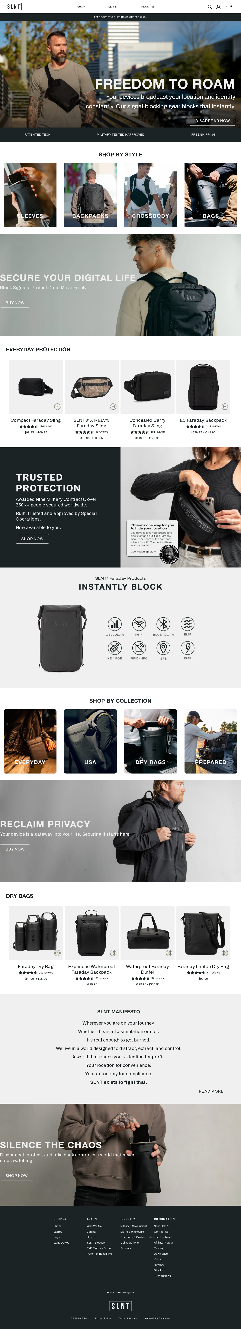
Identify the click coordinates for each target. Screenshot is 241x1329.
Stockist (159, 1270)
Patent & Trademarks (100, 1253)
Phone (58, 1226)
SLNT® (83, 1318)
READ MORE (211, 1091)
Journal (91, 1231)
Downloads (161, 1253)
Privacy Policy (103, 1318)
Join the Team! (163, 1237)
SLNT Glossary (96, 1242)
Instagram (128, 1292)
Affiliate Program (164, 1242)
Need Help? (161, 1226)
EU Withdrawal (163, 1276)
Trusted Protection (48, 483)
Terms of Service (127, 1318)
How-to (91, 1237)
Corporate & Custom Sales (137, 1237)
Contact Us (161, 1231)
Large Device (61, 1242)
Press (157, 1259)
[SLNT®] (14, 6)
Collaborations (129, 1242)
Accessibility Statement (157, 1318)
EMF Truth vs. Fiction (99, 1248)
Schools (125, 1248)
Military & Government (133, 1226)
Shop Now (32, 539)
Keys (57, 1237)
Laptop (58, 1231)
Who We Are (94, 1226)
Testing (159, 1248)
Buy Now (14, 303)
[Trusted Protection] (180, 507)
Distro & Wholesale (132, 1231)
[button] (81, 6)
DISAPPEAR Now (212, 121)
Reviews (159, 1264)
